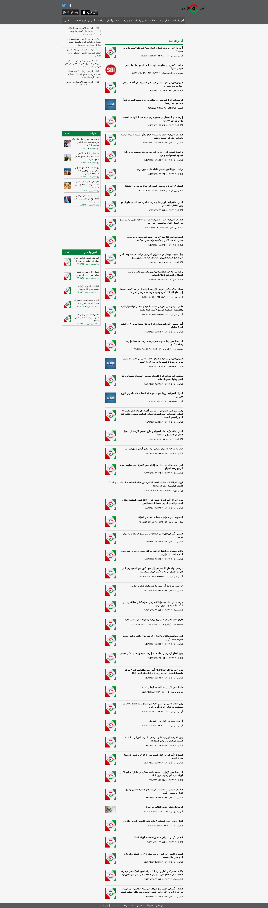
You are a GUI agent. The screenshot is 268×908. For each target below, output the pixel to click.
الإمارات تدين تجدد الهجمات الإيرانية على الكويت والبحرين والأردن (153, 821)
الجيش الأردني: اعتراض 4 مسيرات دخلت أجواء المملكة (157, 837)
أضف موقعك (128, 905)
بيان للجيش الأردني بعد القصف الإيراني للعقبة (162, 687)
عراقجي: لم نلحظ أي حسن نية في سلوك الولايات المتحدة (156, 586)
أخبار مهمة (165, 20)
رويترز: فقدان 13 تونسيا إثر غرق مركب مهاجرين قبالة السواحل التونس (87, 170)
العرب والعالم (141, 20)
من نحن (159, 905)
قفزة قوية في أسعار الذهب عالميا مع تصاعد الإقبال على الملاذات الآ (87, 184)
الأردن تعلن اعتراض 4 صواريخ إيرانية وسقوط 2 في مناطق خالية (154, 619)
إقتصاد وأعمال (113, 20)
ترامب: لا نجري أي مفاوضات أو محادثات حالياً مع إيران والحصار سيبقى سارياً (84, 42)
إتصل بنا (106, 905)
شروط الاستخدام (145, 905)
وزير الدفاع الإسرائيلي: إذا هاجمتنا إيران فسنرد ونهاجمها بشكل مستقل (151, 653)
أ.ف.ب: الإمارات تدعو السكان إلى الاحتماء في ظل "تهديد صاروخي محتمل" (84, 31)
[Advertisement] (197, 72)
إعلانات (116, 905)
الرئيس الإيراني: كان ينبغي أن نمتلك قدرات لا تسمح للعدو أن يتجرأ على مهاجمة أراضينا (83, 74)
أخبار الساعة (178, 20)
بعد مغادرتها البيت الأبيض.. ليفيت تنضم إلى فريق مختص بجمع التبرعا (86, 156)
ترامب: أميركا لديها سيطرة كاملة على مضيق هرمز (160, 169)
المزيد (66, 20)
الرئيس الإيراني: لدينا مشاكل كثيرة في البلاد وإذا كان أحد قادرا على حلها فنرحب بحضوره (83, 63)
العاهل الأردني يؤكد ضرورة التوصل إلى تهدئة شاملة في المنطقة (154, 186)
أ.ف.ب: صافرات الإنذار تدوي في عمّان (165, 721)
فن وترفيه (127, 20)
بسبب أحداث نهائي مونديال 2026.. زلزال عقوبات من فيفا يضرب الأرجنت (86, 198)
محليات (153, 20)
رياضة (100, 20)
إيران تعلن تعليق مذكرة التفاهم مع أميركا (164, 807)
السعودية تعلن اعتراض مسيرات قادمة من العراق (160, 517)
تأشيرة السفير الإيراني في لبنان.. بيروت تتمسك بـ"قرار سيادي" (87, 317)
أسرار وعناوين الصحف (84, 20)
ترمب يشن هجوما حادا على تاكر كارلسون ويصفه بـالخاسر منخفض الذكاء (85, 142)
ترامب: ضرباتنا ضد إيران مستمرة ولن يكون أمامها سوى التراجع (154, 448)
